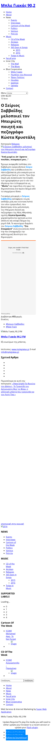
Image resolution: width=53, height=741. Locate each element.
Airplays (14, 42)
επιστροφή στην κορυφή (12, 523)
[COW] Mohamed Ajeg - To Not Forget (11, 635)
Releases (15, 44)
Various (14, 31)
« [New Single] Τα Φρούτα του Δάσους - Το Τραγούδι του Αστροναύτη (18, 386)
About (9, 14)
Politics (14, 28)
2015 (18, 50)
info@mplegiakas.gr (10, 352)
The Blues (15, 66)
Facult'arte (11, 58)
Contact (9, 88)
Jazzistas (14, 82)
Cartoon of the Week (20, 25)
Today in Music (17, 55)
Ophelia (14, 85)
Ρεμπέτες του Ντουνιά (21, 74)
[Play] (26, 719)
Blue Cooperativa (14, 701)
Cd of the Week (18, 39)
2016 (18, 53)
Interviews (15, 23)
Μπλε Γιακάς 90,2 (18, 5)
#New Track (11, 326)
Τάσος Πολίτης (18, 77)
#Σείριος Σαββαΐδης (15, 324)
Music (8, 36)
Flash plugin (32, 727)
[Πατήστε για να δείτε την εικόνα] (18, 152)
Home (9, 12)
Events (14, 20)
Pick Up (14, 33)
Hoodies (15, 80)
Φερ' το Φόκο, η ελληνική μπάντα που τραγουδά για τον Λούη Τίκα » (17, 392)
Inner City (10, 699)
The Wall (15, 63)
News (8, 690)
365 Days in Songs (19, 47)
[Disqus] (18, 427)
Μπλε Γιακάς (16, 72)
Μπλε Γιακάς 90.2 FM (13, 336)
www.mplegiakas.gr (20, 349)
